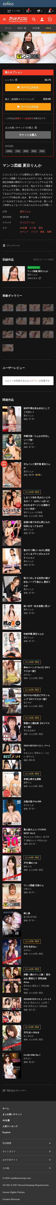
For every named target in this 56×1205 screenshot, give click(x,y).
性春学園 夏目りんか (34, 634)
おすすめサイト (10, 1159)
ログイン (34, 380)
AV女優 (36, 28)
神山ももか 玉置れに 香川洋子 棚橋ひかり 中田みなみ (36, 839)
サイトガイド (9, 1151)
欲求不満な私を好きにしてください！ (37, 410)
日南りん (28, 889)
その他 (5, 1168)
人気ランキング (10, 1126)
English (6, 1132)
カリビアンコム (27, 222)
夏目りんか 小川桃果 (33, 512)
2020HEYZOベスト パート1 (37, 999)
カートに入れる (29, 87)
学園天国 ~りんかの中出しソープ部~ (36, 438)
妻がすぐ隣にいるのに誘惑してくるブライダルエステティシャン (37, 554)
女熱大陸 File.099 (32, 801)
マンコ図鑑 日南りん (34, 885)
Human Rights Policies (13, 1192)
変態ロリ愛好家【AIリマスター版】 (37, 725)
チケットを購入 (28, 135)
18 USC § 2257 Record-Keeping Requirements (25, 1185)
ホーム (8, 28)
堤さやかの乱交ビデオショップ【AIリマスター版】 (37, 697)
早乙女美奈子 (30, 730)
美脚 (49, 231)
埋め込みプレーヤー (16, 1090)
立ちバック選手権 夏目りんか (37, 466)
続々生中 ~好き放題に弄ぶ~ (37, 606)
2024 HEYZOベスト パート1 (37, 747)
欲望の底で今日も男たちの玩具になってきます (37, 524)
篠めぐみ (28, 866)
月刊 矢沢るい (30, 946)
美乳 (40, 228)
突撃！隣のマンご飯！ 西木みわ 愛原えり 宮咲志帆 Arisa (37, 978)
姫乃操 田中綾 (30, 917)
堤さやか (28, 702)
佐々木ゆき (29, 1036)
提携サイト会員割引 (24, 118)
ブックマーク (13, 245)
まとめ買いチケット (12, 1114)
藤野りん (28, 782)
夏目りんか (25, 211)
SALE (48, 28)
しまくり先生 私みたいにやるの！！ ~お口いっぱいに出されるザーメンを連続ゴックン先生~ (37, 503)
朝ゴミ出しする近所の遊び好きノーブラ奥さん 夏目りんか (37, 582)
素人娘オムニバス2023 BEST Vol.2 (35, 831)
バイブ (34, 231)
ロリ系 (32, 228)
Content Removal (11, 1199)
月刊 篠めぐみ (30, 863)
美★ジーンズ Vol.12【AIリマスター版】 (37, 669)
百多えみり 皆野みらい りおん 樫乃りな (36, 755)
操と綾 (27, 913)
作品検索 (6, 1143)
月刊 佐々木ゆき (32, 1032)
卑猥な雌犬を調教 (32, 779)
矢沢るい (28, 675)
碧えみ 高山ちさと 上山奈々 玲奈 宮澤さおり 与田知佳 (36, 1004)
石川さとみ (29, 805)
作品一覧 (22, 28)
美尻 (42, 231)
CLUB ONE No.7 (32, 1055)
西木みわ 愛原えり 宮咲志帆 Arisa (36, 988)
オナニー (24, 231)
